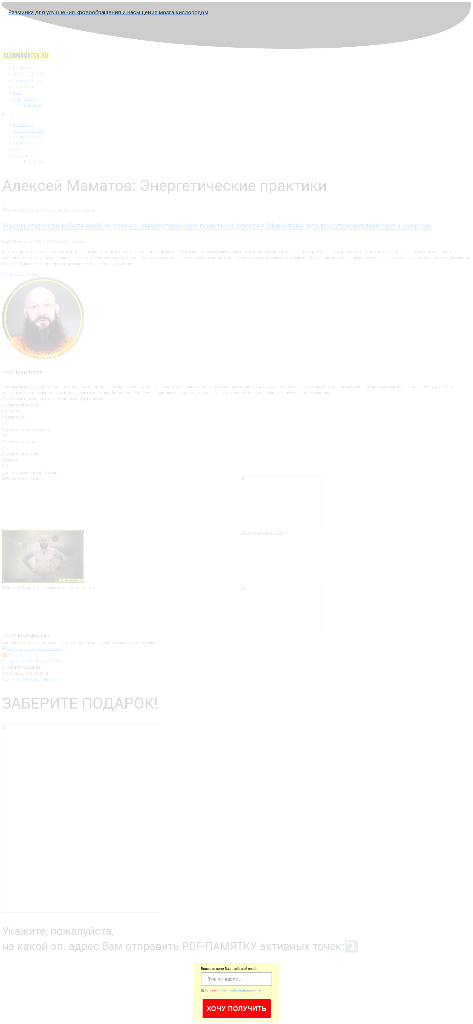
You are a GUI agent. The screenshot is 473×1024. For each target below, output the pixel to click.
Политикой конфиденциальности (242, 990)
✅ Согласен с (232, 990)
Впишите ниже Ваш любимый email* (229, 969)
